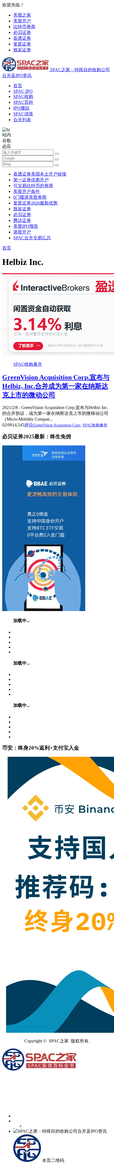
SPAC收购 (23, 96)
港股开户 (22, 232)
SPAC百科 (23, 102)
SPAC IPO (23, 91)
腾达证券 (22, 220)
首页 (17, 85)
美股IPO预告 (25, 226)
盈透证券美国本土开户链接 (39, 174)
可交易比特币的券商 (33, 185)
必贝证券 (22, 32)
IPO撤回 (21, 108)
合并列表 (22, 119)
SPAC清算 (23, 114)
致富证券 (22, 49)
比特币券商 (24, 26)
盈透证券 (22, 38)
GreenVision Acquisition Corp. (57, 425)
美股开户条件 (26, 191)
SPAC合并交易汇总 (32, 237)
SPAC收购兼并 (27, 364)
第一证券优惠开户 (31, 179)
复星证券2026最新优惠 (35, 203)
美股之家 (22, 15)
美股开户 (22, 20)
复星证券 (22, 44)
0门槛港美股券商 (29, 197)
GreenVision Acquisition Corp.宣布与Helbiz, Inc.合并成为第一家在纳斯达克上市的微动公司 (56, 386)
